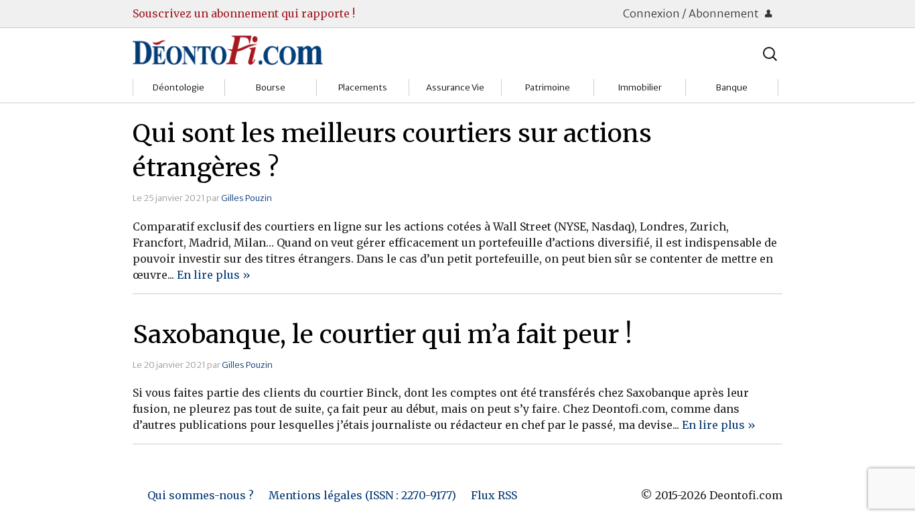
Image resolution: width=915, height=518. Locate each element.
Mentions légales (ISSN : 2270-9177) (362, 495)
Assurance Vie (455, 87)
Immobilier (640, 87)
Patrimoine (547, 87)
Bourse (270, 87)
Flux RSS (494, 495)
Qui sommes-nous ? (200, 495)
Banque (732, 87)
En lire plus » (214, 274)
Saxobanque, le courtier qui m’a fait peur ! (382, 334)
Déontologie (178, 87)
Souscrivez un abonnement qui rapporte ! (244, 13)
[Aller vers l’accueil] (228, 49)
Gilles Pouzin (246, 197)
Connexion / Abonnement (692, 13)
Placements (362, 87)
